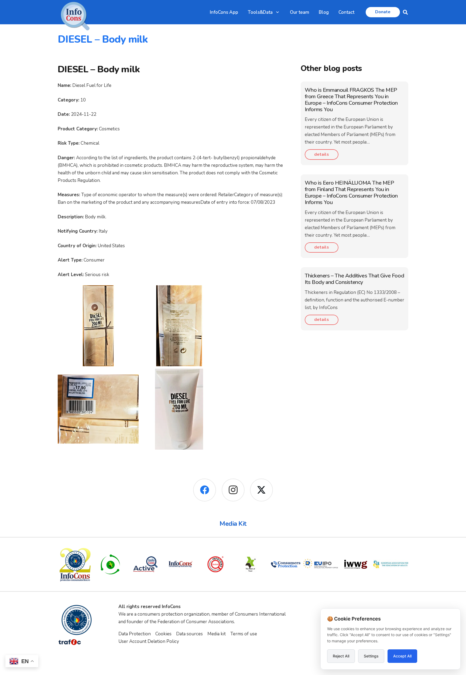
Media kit (216, 634)
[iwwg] (355, 564)
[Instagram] (233, 490)
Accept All (402, 656)
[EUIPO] (320, 564)
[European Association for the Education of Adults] (390, 564)
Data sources (189, 634)
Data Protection (134, 634)
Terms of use (243, 634)
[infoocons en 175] (180, 564)
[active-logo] (145, 564)
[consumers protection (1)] (285, 564)
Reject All (341, 656)
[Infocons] (75, 564)
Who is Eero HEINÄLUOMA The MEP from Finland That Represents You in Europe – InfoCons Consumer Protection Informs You (351, 192)
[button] (277, 12)
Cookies (163, 634)
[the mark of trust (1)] (250, 564)
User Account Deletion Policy (148, 641)
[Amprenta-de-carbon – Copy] (110, 564)
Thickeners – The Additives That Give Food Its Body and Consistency (354, 279)
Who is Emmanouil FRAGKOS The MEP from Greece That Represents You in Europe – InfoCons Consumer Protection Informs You (351, 99)
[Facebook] (204, 490)
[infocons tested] (215, 564)
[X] (261, 490)
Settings (371, 656)
